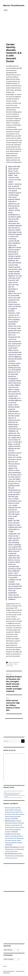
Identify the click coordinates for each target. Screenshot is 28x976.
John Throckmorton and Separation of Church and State (14, 849)
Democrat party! (10, 807)
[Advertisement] (13, 27)
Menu (5, 10)
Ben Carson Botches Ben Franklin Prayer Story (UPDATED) (13, 797)
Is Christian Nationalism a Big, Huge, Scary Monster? (12, 793)
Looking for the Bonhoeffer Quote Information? (11, 794)
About (5, 966)
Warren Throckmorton (13, 5)
